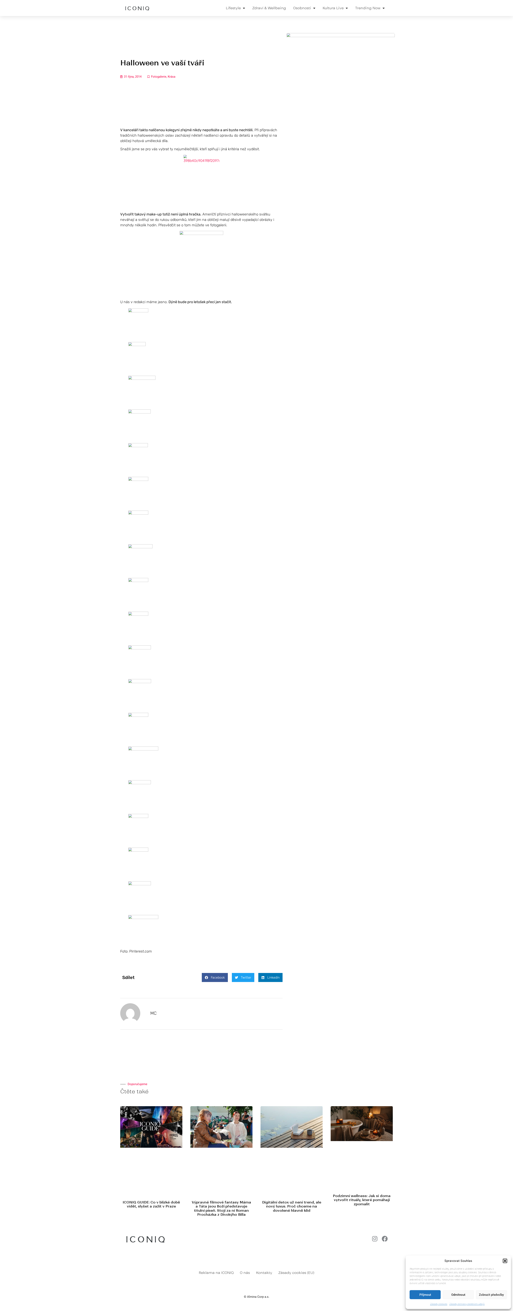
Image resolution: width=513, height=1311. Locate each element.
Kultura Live (333, 8)
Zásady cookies (438, 1303)
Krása (171, 76)
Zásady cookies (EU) (296, 1272)
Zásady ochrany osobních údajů (467, 1303)
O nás (245, 1272)
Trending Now (368, 8)
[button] (505, 1261)
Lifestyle (233, 8)
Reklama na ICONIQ (216, 1272)
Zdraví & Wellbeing (269, 8)
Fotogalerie (158, 76)
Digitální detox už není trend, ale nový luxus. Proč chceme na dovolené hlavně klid (291, 1206)
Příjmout (425, 1295)
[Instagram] (375, 1239)
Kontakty (264, 1272)
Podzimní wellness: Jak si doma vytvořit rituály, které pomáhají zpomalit (362, 1200)
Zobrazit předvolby (491, 1295)
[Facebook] (385, 1239)
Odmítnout (458, 1295)
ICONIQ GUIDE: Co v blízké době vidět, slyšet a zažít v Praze (151, 1204)
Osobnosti (302, 8)
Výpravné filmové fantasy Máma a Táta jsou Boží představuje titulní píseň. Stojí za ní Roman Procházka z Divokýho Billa (221, 1208)
